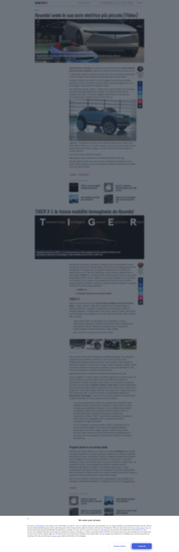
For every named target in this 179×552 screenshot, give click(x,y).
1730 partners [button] (40, 526)
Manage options (120, 546)
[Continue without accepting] (28, 519)
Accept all (142, 546)
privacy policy (56, 536)
